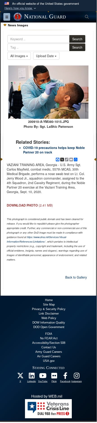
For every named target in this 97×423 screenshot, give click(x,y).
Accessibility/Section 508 (48, 342)
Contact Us (48, 347)
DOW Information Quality (48, 322)
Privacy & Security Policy (48, 309)
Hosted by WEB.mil (46, 396)
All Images (18, 56)
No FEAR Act (49, 338)
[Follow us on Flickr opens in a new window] (54, 377)
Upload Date (45, 56)
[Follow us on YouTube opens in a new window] (42, 377)
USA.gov (49, 360)
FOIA (48, 333)
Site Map (49, 304)
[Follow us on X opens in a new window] (20, 377)
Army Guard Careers (48, 351)
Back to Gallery (76, 277)
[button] (21, 8)
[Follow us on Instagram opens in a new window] (76, 377)
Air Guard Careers (49, 356)
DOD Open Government (48, 327)
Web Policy (48, 318)
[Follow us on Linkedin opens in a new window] (31, 377)
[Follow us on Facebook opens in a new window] (65, 377)
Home (49, 300)
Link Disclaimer (49, 313)
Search (77, 39)
